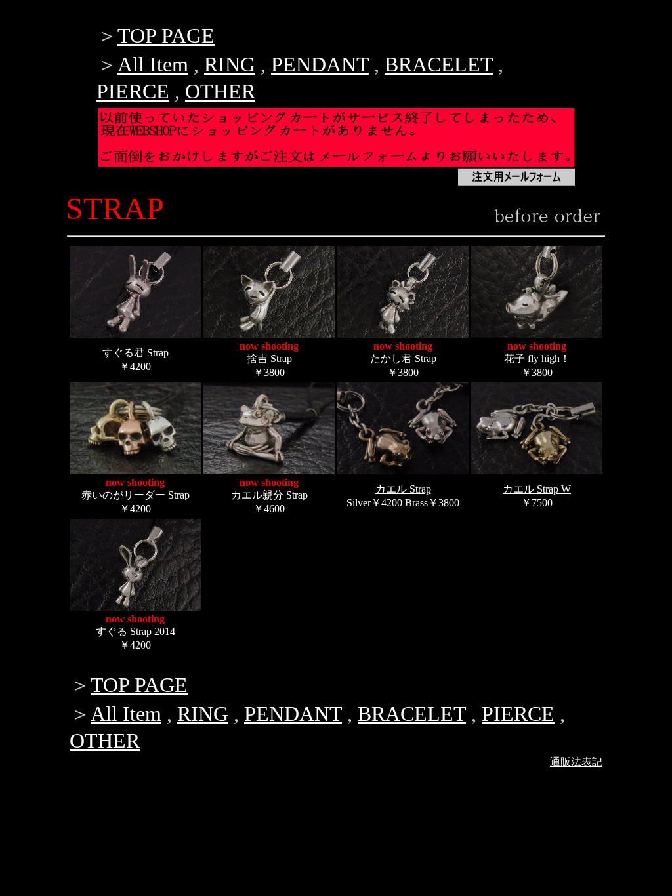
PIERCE (132, 91)
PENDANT (320, 64)
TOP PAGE (166, 35)
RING (229, 64)
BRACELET (439, 64)
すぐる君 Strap (135, 352)
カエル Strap (403, 489)
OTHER (220, 91)
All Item (152, 64)
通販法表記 (576, 761)
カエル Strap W (537, 489)
